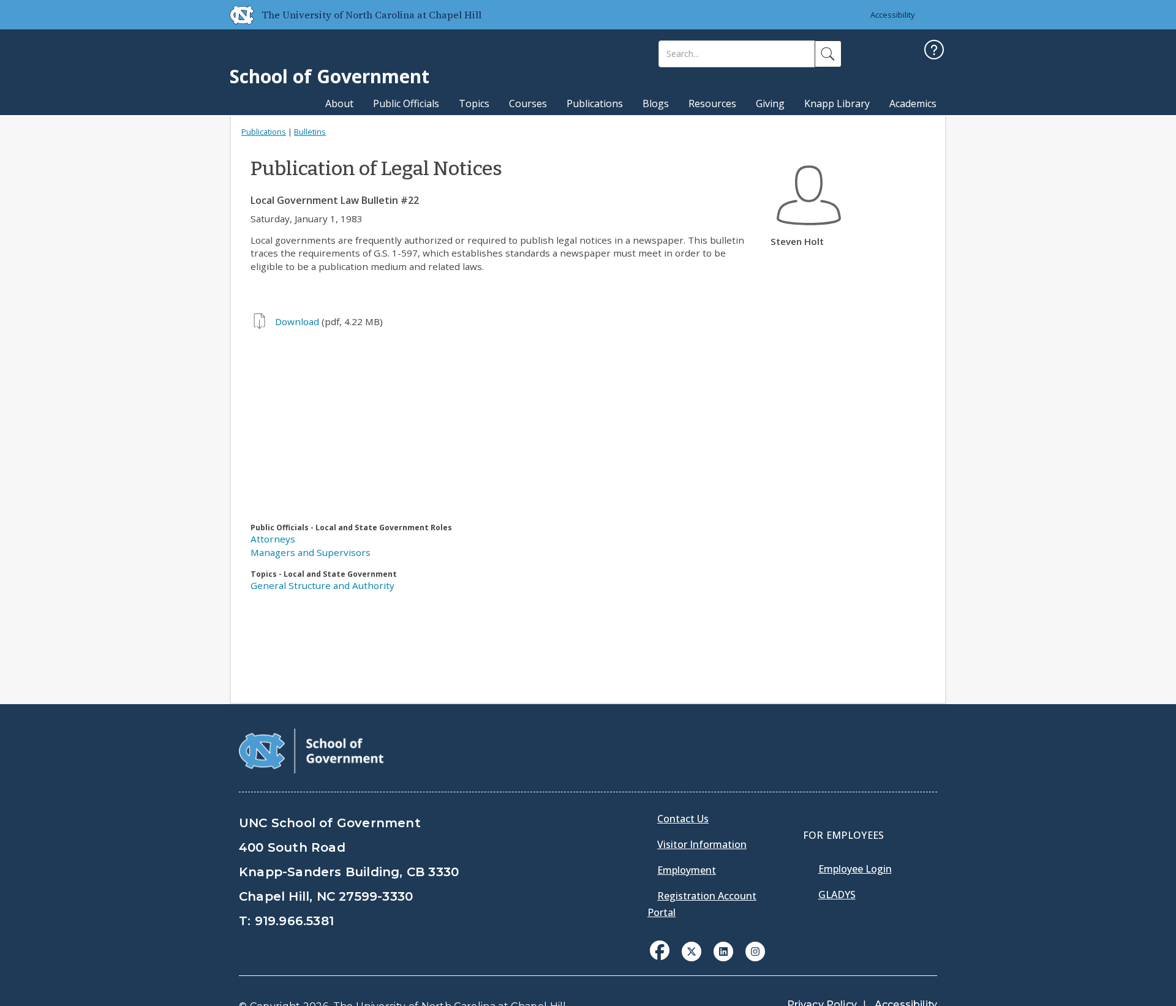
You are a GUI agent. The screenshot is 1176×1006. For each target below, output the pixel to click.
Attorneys (273, 539)
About (339, 103)
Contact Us (683, 818)
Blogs (656, 103)
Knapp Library (837, 103)
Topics (474, 103)
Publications (595, 103)
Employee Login (855, 869)
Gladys (837, 894)
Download (297, 321)
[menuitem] (663, 959)
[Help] (934, 51)
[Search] (828, 53)
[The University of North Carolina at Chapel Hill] (237, 14)
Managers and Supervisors (311, 552)
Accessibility (892, 14)
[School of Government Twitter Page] (691, 950)
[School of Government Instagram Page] (755, 950)
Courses (528, 103)
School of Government (329, 76)
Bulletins (310, 131)
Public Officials (406, 103)
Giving (770, 103)
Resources (712, 103)
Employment (686, 870)
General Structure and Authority (322, 585)
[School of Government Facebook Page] (659, 950)
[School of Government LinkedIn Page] (723, 950)
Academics (913, 103)
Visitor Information (702, 844)
